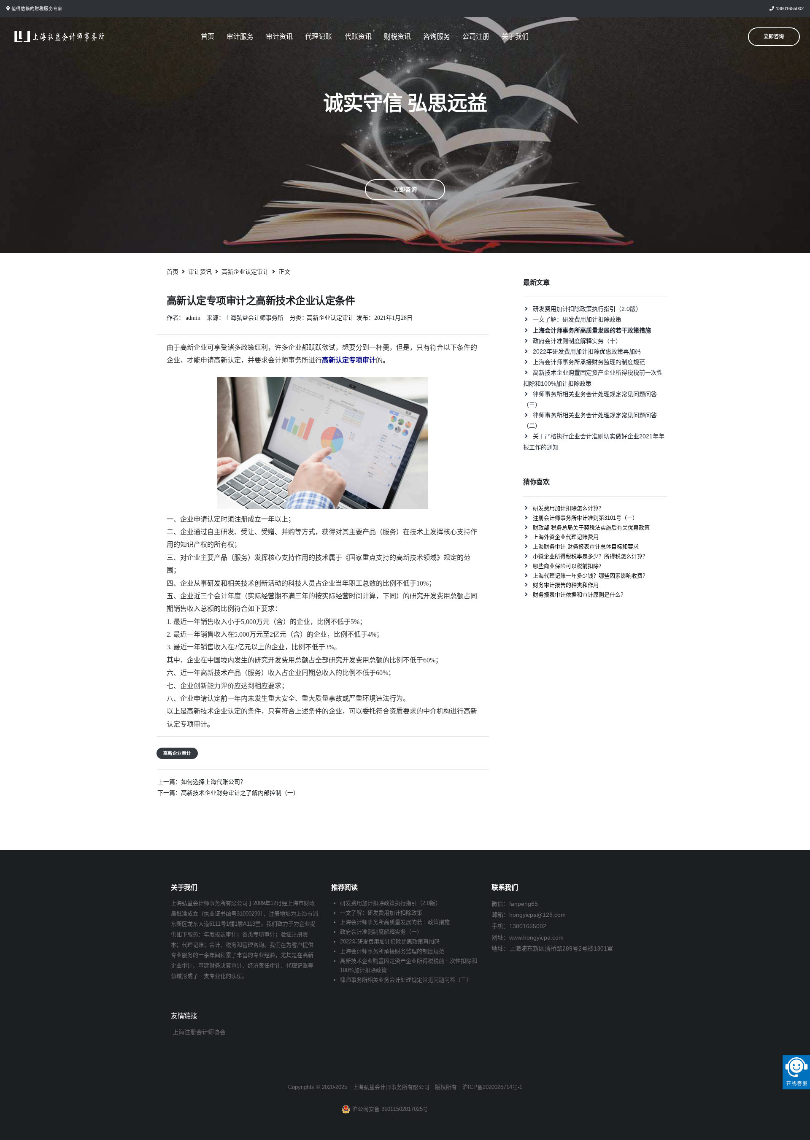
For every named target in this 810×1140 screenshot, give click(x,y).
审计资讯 (279, 36)
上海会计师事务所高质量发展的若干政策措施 (395, 922)
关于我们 (515, 36)
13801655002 (790, 8)
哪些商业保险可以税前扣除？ (568, 566)
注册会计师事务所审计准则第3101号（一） (585, 518)
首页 (207, 36)
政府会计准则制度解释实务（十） (577, 341)
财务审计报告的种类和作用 (566, 585)
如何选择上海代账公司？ (213, 781)
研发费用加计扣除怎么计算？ (568, 508)
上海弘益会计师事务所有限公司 (391, 1087)
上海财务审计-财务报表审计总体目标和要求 (586, 546)
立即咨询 (405, 189)
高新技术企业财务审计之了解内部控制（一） (240, 792)
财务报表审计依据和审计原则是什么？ (579, 595)
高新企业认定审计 (330, 318)
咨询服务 (436, 36)
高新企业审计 (177, 753)
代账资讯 (358, 36)
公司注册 (475, 36)
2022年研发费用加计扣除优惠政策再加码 (587, 351)
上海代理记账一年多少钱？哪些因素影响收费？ (590, 576)
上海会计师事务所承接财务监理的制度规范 (589, 362)
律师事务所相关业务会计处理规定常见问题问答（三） (406, 980)
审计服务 (240, 36)
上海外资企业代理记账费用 (566, 537)
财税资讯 (397, 36)
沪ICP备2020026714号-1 (492, 1087)
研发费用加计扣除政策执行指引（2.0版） (587, 308)
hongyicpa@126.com (537, 914)
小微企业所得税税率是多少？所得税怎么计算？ (590, 556)
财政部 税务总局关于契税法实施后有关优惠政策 (591, 527)
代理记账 (318, 36)
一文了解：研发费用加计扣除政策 (577, 319)
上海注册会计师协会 (199, 1032)
